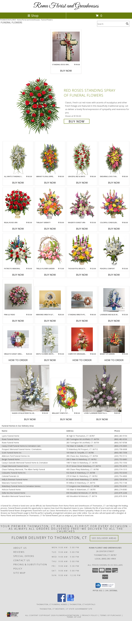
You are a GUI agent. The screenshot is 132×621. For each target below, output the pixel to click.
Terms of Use (74, 617)
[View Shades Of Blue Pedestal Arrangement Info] (30, 388)
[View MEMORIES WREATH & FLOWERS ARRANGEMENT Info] (50, 300)
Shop (34, 15)
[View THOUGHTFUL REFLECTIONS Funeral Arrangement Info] (82, 250)
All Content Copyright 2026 (40, 615)
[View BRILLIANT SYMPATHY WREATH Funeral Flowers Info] (66, 395)
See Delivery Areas (104, 538)
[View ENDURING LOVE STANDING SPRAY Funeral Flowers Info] (114, 158)
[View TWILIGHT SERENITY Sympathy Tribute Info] (50, 204)
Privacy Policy (90, 615)
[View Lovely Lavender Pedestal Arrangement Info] (102, 388)
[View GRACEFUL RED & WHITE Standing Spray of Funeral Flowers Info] (82, 158)
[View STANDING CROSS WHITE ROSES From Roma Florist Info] (66, 46)
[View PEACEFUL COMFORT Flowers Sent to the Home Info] (114, 250)
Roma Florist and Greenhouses (66, 6)
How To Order (18, 360)
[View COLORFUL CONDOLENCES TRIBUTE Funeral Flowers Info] (114, 204)
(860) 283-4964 (109, 558)
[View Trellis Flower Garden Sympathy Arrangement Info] (50, 250)
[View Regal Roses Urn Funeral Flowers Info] (18, 204)
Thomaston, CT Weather (52, 609)
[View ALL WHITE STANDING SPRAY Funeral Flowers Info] (18, 158)
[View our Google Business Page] (70, 601)
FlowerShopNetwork (67, 615)
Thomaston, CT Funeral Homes (52, 604)
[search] (127, 23)
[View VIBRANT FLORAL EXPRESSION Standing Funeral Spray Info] (50, 158)
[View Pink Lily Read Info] (18, 297)
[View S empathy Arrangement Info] (82, 339)
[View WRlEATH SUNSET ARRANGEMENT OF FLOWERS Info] (18, 339)
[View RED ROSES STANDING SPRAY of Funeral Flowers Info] (39, 105)
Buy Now (66, 70)
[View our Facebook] (61, 601)
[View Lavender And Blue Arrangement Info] (114, 300)
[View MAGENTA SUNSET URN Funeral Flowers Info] (82, 204)
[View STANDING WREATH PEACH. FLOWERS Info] (82, 300)
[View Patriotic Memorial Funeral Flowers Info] (18, 250)
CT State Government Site (79, 609)
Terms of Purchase (110, 615)
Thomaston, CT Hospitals (82, 604)
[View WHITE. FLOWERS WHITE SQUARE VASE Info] (50, 339)
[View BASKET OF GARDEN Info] (114, 339)
